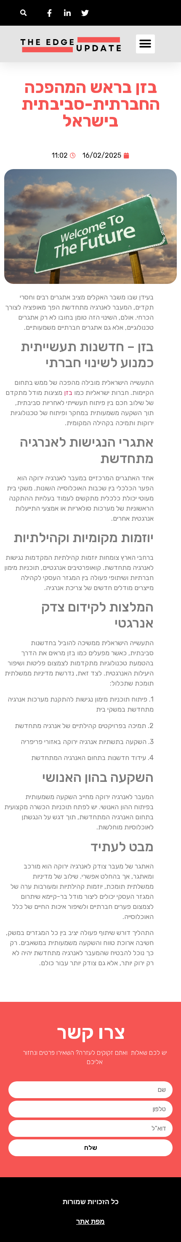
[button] (23, 12)
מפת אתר (90, 1222)
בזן (68, 393)
